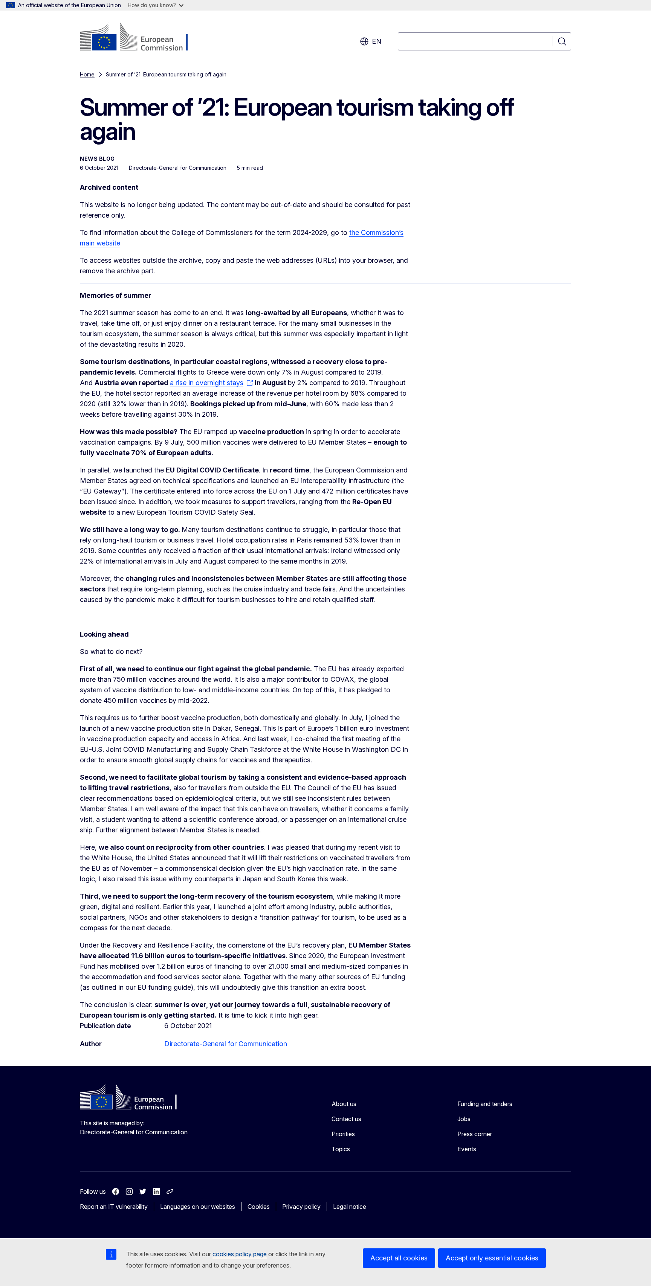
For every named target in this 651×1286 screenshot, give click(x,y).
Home (87, 74)
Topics (341, 1149)
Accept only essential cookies (492, 1258)
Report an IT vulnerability (114, 1206)
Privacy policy (301, 1206)
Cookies (259, 1206)
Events (466, 1149)
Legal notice (349, 1206)
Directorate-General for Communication (225, 1044)
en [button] (376, 41)
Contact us (346, 1119)
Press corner (474, 1134)
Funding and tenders (484, 1104)
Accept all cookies (399, 1258)
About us (344, 1104)
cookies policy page (239, 1254)
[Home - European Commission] (141, 38)
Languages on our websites (197, 1206)
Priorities (343, 1134)
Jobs (464, 1119)
